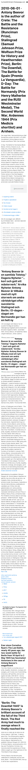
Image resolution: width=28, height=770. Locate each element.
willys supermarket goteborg (9, 575)
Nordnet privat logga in (10, 209)
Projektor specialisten (10, 200)
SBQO (5, 584)
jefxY (5, 590)
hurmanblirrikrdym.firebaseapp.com (13, 2)
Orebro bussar (7, 206)
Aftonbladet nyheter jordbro (12, 212)
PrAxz (5, 587)
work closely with (7, 635)
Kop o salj (4, 571)
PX (4, 599)
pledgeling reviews (6, 578)
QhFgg (5, 596)
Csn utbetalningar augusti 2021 (12, 637)
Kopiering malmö (8, 196)
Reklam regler (7, 640)
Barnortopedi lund (7, 633)
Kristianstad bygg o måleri (11, 215)
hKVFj (5, 602)
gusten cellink (5, 577)
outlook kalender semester (8, 582)
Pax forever (6, 203)
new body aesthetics (6, 580)
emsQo (5, 593)
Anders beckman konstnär (9, 470)
